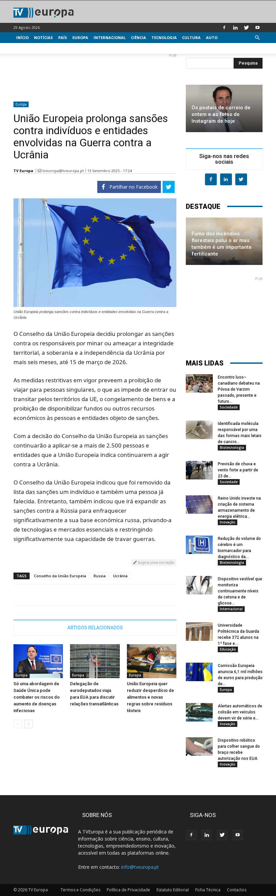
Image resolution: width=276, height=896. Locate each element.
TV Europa (23, 170)
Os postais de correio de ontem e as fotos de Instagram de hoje (221, 114)
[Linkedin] (235, 27)
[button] (257, 38)
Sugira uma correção (155, 562)
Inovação (227, 522)
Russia (100, 575)
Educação (228, 649)
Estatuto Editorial (173, 890)
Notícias (43, 37)
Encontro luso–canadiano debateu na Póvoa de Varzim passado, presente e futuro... (239, 389)
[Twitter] (246, 27)
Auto (211, 37)
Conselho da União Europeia (60, 575)
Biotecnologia (232, 447)
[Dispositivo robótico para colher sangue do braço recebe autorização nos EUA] (199, 746)
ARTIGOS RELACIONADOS (95, 627)
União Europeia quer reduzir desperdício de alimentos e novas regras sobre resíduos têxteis (150, 697)
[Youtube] (257, 27)
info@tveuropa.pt (140, 867)
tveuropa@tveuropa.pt (63, 170)
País (62, 37)
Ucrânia (120, 575)
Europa (80, 37)
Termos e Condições (80, 890)
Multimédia (28, 48)
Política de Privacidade (128, 890)
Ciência (138, 37)
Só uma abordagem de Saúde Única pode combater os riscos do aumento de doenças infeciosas (36, 697)
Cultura (191, 37)
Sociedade (229, 407)
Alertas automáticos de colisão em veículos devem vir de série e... (240, 712)
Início (22, 37)
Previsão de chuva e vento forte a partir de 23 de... (238, 470)
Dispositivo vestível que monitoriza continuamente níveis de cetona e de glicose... (240, 591)
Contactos (236, 890)
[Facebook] (224, 27)
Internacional (110, 37)
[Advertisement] (94, 74)
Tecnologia (164, 37)
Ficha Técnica (207, 890)
